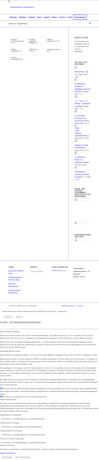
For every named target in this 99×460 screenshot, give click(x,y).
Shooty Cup (62, 270)
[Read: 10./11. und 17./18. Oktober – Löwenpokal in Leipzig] (77, 97)
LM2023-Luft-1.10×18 (33, 50)
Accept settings (7, 457)
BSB (53, 270)
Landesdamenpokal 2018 (53, 50)
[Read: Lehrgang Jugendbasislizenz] (77, 130)
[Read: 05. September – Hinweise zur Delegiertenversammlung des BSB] (77, 80)
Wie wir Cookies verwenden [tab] (9, 331)
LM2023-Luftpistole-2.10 (16, 50)
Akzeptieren (8, 317)
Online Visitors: (79, 269)
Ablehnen (19, 317)
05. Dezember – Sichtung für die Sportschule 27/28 (81, 118)
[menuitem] (13, 17)
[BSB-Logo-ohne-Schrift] (21, 7)
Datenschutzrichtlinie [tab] (7, 445)
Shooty (57, 270)
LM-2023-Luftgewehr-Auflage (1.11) (34, 41)
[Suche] (89, 23)
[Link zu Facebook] (89, 7)
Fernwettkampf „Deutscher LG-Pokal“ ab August (82, 174)
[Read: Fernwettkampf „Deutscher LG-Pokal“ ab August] (77, 168)
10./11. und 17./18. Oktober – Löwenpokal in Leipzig (82, 103)
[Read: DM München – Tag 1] (77, 68)
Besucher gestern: (80, 271)
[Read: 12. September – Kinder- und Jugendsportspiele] (77, 153)
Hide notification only (22, 457)
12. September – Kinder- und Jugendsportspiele (81, 159)
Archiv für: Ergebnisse (17, 23)
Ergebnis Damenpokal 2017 (17, 58)
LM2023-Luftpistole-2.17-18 (53, 40)
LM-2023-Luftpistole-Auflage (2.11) (17, 41)
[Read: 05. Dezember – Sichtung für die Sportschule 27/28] (76, 112)
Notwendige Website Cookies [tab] (10, 351)
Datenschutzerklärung (7, 453)
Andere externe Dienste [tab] (8, 399)
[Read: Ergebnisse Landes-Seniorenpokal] (77, 141)
